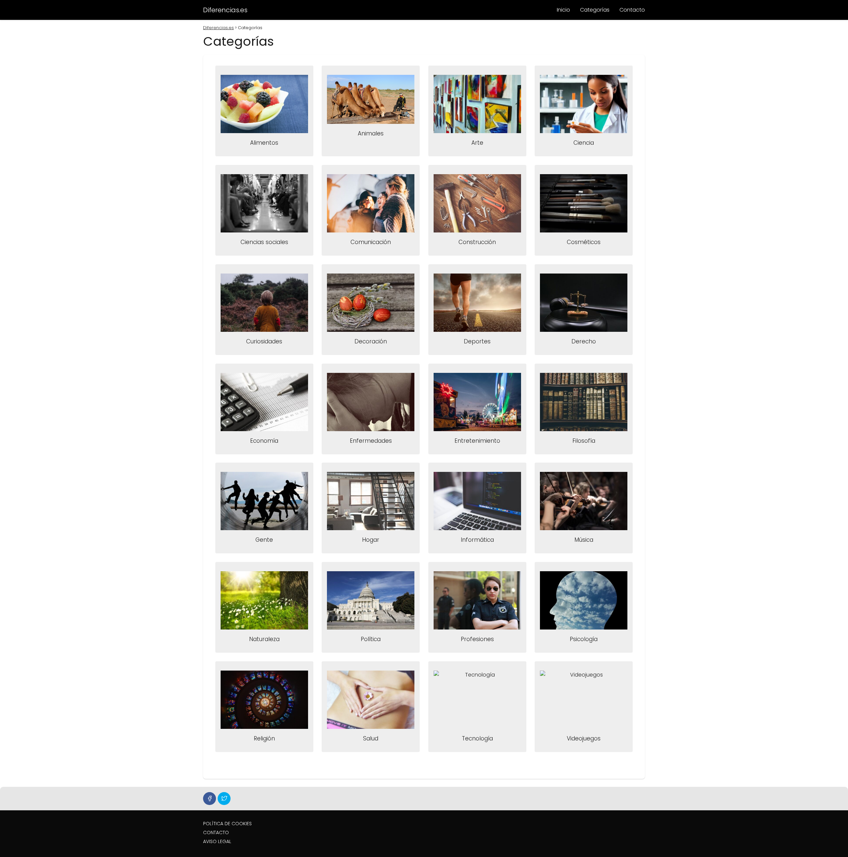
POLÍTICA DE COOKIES (227, 823)
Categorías (595, 10)
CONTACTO (216, 832)
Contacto (632, 10)
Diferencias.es (225, 10)
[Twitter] (224, 798)
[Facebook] (209, 798)
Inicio (563, 10)
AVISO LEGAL (217, 841)
